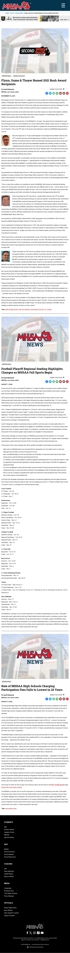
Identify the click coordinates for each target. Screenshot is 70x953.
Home (7, 13)
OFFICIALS (8, 903)
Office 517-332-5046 (26, 939)
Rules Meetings (9, 871)
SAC (5, 827)
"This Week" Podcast (10, 893)
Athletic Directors (19, 76)
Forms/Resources (10, 857)
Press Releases (9, 896)
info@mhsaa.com (44, 939)
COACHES (8, 864)
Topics (12, 13)
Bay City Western (24, 309)
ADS (6, 844)
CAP (5, 869)
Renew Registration (10, 908)
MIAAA (6, 849)
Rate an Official (9, 876)
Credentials (7, 888)
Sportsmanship (9, 837)
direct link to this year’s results (11, 787)
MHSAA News (19, 13)
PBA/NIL (6, 835)
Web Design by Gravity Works (36, 947)
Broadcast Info (9, 891)
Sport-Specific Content (11, 913)
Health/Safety (8, 874)
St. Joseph (48, 309)
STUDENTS (8, 822)
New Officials (8, 910)
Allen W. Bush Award (12, 309)
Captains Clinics (9, 832)
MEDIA (7, 883)
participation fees (11, 808)
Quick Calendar (9, 854)
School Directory (9, 852)
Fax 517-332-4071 (35, 939)
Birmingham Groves (37, 309)
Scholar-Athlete (9, 829)
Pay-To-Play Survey (58, 785)
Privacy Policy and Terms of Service (40, 944)
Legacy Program (9, 915)
